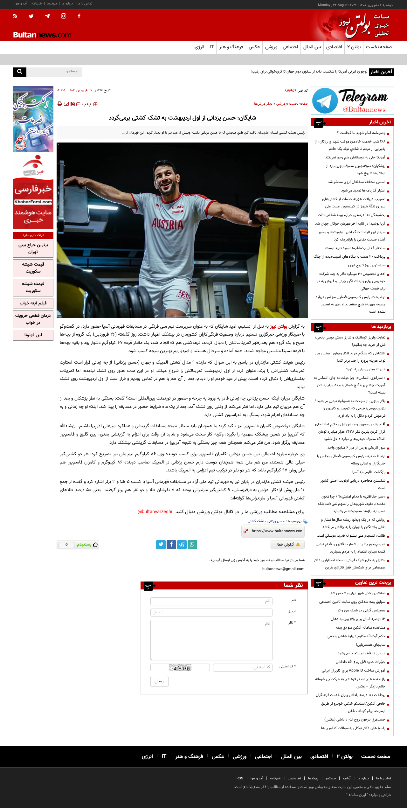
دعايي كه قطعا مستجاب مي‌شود (361, 653)
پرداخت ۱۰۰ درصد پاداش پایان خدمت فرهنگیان (350, 695)
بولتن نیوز (278, 326)
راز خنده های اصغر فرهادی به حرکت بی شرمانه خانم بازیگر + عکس (350, 682)
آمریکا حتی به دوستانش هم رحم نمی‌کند (355, 157)
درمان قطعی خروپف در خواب (33, 319)
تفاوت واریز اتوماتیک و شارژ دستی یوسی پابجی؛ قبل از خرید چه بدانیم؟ (350, 341)
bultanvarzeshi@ (155, 512)
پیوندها (52, 3)
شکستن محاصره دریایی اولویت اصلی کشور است (353, 484)
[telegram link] (182, 544)
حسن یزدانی (276, 521)
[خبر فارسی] (33, 191)
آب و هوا (21, 3)
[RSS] (17, 16)
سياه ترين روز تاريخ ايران (366, 265)
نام (294, 600)
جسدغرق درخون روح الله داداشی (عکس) (354, 719)
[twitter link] (161, 544)
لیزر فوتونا (33, 335)
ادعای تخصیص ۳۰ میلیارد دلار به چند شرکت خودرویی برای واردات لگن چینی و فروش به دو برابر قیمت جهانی (351, 281)
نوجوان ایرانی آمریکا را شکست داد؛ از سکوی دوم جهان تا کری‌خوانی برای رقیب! (309, 71)
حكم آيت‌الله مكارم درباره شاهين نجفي (356, 636)
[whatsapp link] (192, 544)
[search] (19, 72)
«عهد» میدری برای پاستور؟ (365, 369)
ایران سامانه (357, 795)
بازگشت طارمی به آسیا (368, 472)
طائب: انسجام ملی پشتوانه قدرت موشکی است (351, 536)
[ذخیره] (72, 103)
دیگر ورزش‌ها (263, 104)
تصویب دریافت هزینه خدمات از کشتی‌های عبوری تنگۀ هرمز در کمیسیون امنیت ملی (353, 202)
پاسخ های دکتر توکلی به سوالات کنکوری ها (353, 728)
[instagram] (63, 17)
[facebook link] (171, 544)
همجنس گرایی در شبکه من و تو (361, 610)
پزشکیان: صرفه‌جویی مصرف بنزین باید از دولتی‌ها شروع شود (355, 169)
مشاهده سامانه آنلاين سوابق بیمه (360, 627)
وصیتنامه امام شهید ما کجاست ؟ (361, 133)
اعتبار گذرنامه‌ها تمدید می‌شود (363, 190)
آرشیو (346, 778)
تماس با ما (85, 3)
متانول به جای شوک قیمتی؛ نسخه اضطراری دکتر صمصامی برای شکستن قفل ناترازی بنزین (349, 563)
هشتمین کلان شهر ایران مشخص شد (357, 593)
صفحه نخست (379, 47)
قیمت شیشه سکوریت (33, 268)
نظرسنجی (294, 778)
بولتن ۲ (354, 47)
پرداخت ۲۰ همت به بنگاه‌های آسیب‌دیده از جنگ (349, 257)
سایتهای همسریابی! (370, 645)
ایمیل (292, 611)
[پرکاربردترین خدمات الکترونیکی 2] (33, 119)
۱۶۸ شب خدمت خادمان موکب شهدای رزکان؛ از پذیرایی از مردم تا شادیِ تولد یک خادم (350, 145)
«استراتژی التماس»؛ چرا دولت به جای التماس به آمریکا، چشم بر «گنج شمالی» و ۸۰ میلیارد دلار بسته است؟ (349, 385)
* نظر (292, 622)
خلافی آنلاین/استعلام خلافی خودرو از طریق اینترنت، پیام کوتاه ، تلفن (353, 707)
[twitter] (31, 16)
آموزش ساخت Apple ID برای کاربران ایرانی (353, 670)
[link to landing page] (362, 25)
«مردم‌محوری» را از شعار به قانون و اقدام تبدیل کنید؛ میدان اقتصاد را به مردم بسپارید (350, 547)
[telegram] (47, 16)
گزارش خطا (285, 544)
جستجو (331, 778)
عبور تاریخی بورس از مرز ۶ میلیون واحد (356, 447)
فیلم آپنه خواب (33, 303)
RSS (240, 778)
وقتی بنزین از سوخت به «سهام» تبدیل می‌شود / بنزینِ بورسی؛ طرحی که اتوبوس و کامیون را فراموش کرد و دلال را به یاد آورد (349, 408)
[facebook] (79, 16)
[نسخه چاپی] (59, 103)
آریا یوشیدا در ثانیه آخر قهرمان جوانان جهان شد (350, 223)
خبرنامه (36, 3)
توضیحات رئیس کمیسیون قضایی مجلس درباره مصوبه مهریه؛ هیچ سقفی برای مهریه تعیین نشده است (350, 304)
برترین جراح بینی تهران (33, 249)
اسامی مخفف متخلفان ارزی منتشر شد (356, 182)
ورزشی (280, 104)
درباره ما (67, 3)
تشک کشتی (256, 521)
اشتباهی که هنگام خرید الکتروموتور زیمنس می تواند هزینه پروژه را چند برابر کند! (350, 357)
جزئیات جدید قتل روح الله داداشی (360, 662)
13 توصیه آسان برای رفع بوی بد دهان (358, 619)
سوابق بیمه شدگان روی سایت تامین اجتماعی (352, 602)
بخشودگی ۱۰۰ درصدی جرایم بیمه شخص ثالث (351, 215)
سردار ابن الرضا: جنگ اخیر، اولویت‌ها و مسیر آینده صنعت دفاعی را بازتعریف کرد (351, 235)
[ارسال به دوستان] (66, 103)
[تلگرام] (352, 100)
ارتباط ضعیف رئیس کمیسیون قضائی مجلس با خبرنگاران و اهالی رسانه (351, 459)
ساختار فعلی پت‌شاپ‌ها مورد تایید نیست (355, 248)
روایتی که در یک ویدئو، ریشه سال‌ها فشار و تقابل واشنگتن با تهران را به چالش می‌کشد (353, 523)
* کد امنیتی (287, 666)
